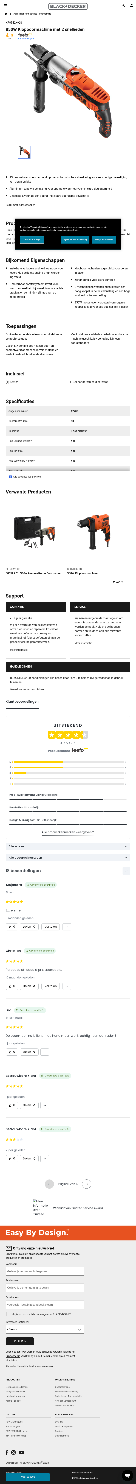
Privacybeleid (13, 1356)
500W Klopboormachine (82, 573)
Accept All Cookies (104, 239)
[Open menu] (5, 5)
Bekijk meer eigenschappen (20, 204)
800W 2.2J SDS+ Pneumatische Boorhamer (33, 573)
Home (6, 14)
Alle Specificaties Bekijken (27, 476)
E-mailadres (12, 1297)
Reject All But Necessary (75, 239)
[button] (7, 1452)
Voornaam (11, 1264)
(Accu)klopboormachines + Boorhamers (32, 14)
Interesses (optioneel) (17, 1322)
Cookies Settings (32, 239)
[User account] (132, 5)
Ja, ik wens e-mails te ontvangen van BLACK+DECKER (41, 1314)
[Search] (123, 5)
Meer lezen (11, 242)
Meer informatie (18, 649)
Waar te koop (28, 1476)
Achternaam (12, 1280)
